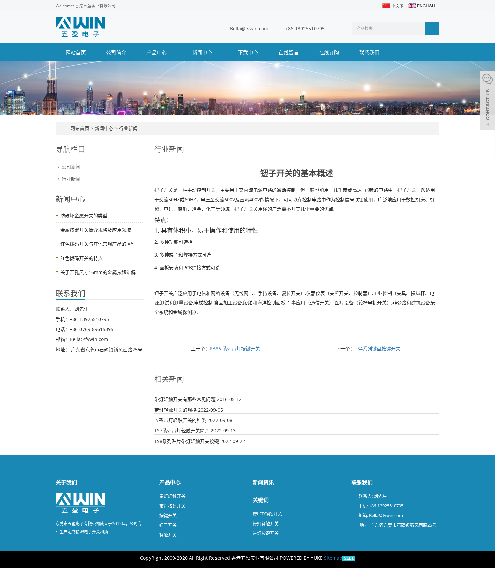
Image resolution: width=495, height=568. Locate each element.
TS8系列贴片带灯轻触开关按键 (186, 441)
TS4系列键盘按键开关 (377, 348)
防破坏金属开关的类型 (83, 215)
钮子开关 (168, 525)
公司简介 (116, 52)
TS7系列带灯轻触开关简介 (181, 430)
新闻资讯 (263, 482)
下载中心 (248, 52)
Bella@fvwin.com (249, 28)
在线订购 (329, 52)
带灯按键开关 (266, 533)
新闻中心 (203, 52)
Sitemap (333, 558)
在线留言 (288, 52)
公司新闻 (71, 166)
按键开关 (168, 515)
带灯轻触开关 (172, 496)
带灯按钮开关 (172, 506)
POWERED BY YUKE (302, 558)
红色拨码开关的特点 (81, 258)
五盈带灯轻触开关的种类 (180, 420)
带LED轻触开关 (267, 514)
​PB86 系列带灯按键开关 (235, 348)
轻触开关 (168, 535)
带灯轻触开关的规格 (175, 410)
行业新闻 (128, 128)
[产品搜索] (432, 28)
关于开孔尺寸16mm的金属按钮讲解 (98, 272)
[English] (421, 5)
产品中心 (157, 52)
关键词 (261, 500)
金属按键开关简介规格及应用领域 (95, 230)
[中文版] (392, 5)
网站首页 (76, 52)
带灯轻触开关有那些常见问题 (185, 399)
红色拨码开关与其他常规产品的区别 (98, 244)
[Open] (487, 101)
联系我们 (369, 52)
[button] (170, 52)
